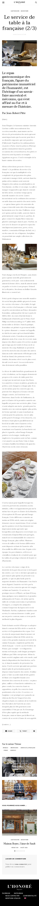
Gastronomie (15, 11)
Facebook (6, 893)
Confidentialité (29, 896)
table (6, 750)
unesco (13, 750)
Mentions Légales (12, 898)
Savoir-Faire (24, 11)
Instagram (18, 893)
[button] (14, 851)
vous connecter (21, 864)
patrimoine (14, 747)
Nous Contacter (12, 896)
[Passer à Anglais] (25, 898)
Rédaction (15, 847)
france (6, 747)
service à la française (28, 747)
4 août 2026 (23, 847)
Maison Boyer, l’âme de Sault (19, 844)
